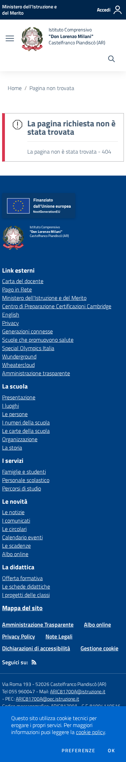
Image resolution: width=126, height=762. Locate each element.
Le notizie (13, 512)
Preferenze (78, 750)
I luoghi (10, 405)
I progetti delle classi (26, 595)
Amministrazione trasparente (36, 373)
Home (15, 88)
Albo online (15, 554)
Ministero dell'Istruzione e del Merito (44, 298)
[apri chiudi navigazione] (10, 39)
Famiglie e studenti (24, 471)
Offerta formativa (22, 578)
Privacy (10, 323)
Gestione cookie (99, 648)
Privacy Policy (18, 636)
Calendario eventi (22, 537)
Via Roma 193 (16, 684)
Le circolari (14, 529)
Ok (111, 750)
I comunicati (16, 520)
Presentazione (18, 397)
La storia (12, 447)
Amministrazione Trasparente (38, 624)
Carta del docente (22, 281)
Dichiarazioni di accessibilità (36, 648)
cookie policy (90, 732)
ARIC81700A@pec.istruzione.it (47, 698)
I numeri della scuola (26, 422)
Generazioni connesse (27, 331)
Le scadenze (16, 545)
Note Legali (59, 636)
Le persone (15, 414)
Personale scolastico (25, 480)
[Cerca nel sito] (111, 59)
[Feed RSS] (34, 662)
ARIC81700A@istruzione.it (77, 691)
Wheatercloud (18, 365)
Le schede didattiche (26, 586)
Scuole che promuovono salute (38, 339)
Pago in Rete (17, 289)
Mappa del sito (22, 608)
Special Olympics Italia (28, 348)
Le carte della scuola (26, 431)
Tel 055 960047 (18, 691)
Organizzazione (19, 439)
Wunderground (19, 356)
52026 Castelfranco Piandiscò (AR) (70, 684)
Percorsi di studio (21, 488)
